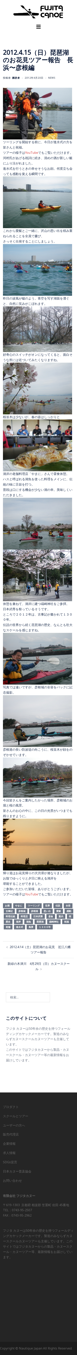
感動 (69, 911)
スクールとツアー (15, 1116)
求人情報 (9, 1153)
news (51, 77)
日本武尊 (38, 916)
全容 (68, 905)
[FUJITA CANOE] (38, 11)
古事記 (9, 911)
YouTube (31, 152)
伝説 (57, 905)
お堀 (7, 905)
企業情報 (9, 1143)
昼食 (50, 916)
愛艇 (58, 911)
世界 (47, 905)
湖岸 (18, 921)
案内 (61, 916)
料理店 (24, 916)
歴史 (8, 921)
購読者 (16, 77)
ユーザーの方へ (14, 1125)
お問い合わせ (12, 1180)
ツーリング (34, 905)
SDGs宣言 (10, 1162)
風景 (31, 927)
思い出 (47, 911)
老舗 (8, 927)
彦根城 (21, 911)
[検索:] (28, 997)
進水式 (19, 927)
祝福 (66, 921)
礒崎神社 (54, 921)
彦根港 (34, 911)
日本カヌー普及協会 (17, 1171)
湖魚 (28, 921)
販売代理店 (11, 1134)
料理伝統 (10, 916)
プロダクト (11, 1107)
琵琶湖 (40, 921)
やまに (18, 905)
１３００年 (45, 927)
